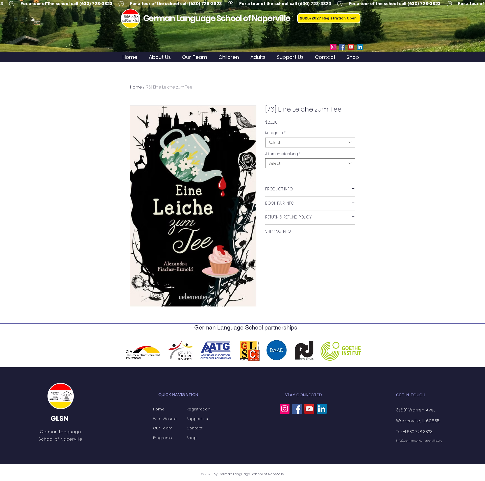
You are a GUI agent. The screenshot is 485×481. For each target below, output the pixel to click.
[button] (231, 57)
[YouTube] (351, 47)
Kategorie (275, 132)
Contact (195, 428)
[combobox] (310, 142)
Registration (198, 409)
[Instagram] (333, 47)
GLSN (60, 418)
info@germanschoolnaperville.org (419, 441)
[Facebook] (342, 47)
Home (136, 87)
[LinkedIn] (360, 47)
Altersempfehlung (282, 153)
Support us (197, 418)
